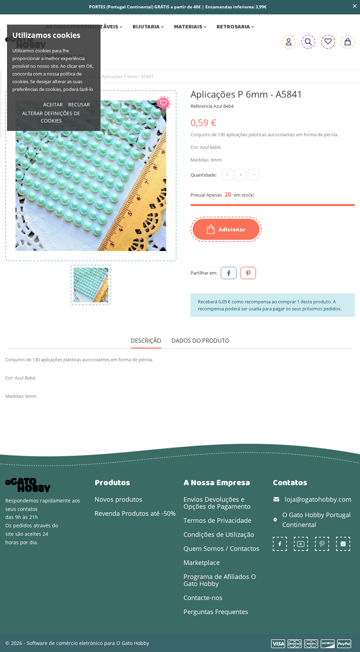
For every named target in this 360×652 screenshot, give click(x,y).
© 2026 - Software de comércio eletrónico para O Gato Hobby (77, 643)
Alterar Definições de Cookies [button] (51, 117)
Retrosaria (236, 27)
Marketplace (202, 562)
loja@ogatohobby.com (318, 499)
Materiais (191, 27)
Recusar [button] (79, 104)
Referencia (201, 106)
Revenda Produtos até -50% (135, 513)
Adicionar (231, 230)
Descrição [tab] (146, 340)
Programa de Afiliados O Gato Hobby (220, 580)
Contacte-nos (203, 597)
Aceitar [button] (53, 104)
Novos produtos (118, 499)
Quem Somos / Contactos (221, 548)
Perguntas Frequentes (216, 611)
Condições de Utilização (219, 534)
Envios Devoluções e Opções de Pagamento (217, 503)
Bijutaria (149, 27)
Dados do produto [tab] (200, 340)
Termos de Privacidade (217, 520)
